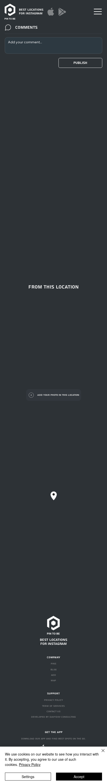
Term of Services (53, 706)
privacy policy (53, 700)
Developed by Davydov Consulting (53, 717)
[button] (98, 11)
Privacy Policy (30, 764)
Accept (79, 776)
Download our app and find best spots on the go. (53, 738)
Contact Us (53, 711)
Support (53, 693)
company (53, 657)
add (53, 675)
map (53, 680)
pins (53, 663)
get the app (53, 732)
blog (53, 669)
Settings (28, 776)
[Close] (100, 753)
